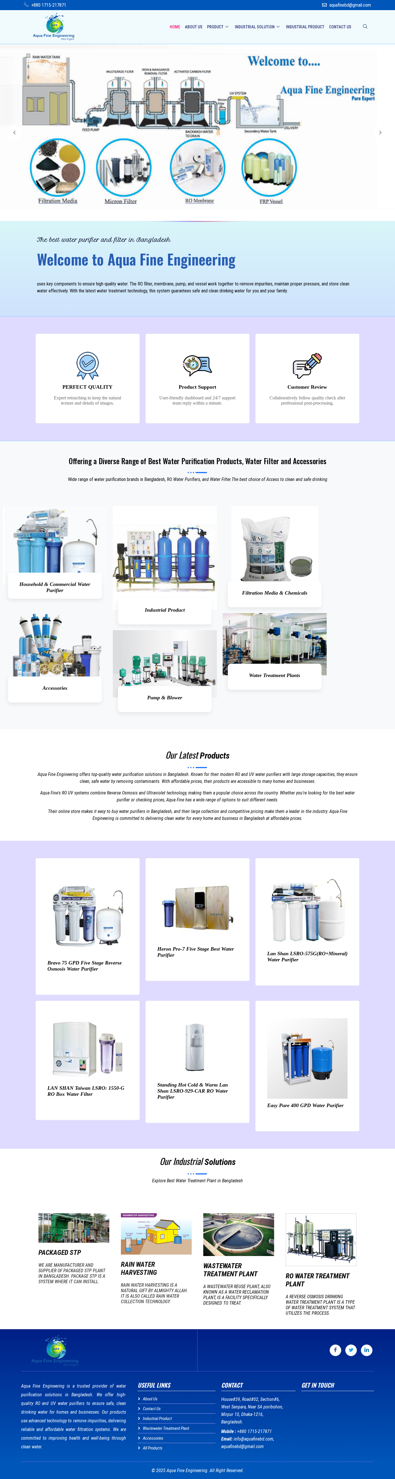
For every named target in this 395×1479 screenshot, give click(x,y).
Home (175, 27)
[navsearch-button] (365, 27)
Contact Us (340, 27)
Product (215, 27)
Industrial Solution (255, 27)
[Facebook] (335, 1350)
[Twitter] (351, 1350)
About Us (193, 27)
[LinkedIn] (366, 1350)
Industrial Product (305, 27)
